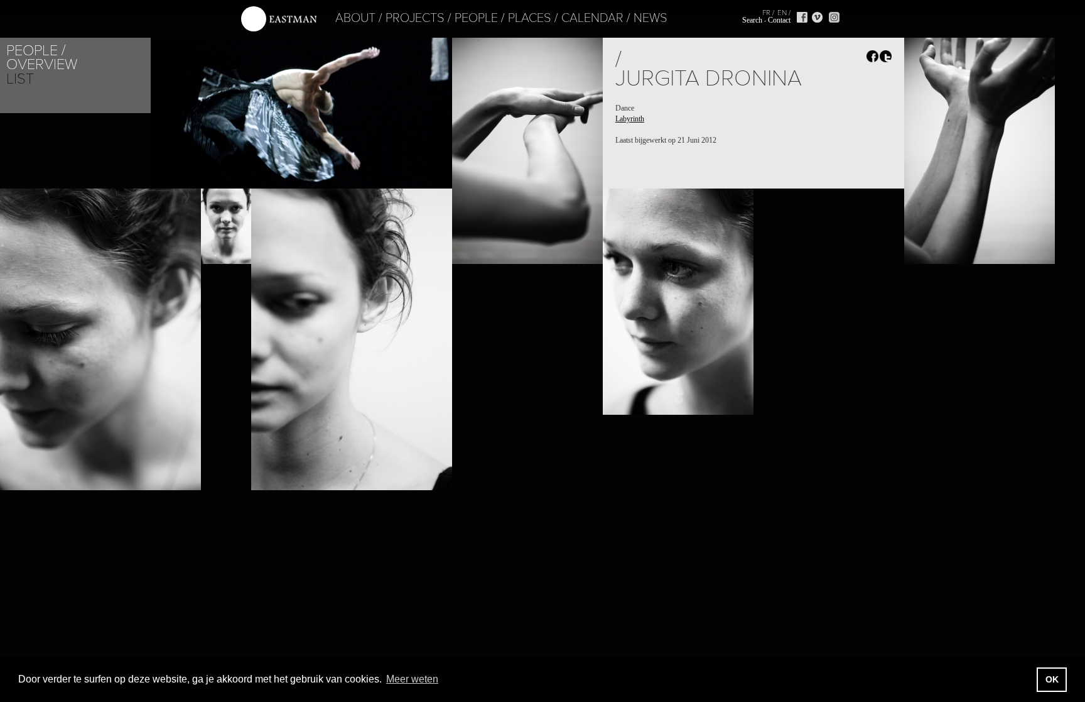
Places (529, 18)
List (20, 79)
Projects (415, 18)
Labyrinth (629, 118)
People (476, 18)
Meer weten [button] (412, 679)
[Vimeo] (817, 17)
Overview (41, 64)
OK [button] (1052, 679)
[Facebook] (802, 17)
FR (766, 12)
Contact (779, 20)
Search (752, 20)
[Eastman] (278, 19)
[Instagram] (834, 17)
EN (782, 12)
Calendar (592, 18)
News (650, 18)
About (355, 18)
